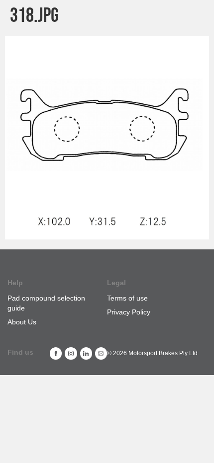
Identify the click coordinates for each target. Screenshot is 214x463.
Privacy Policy (128, 312)
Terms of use (127, 298)
